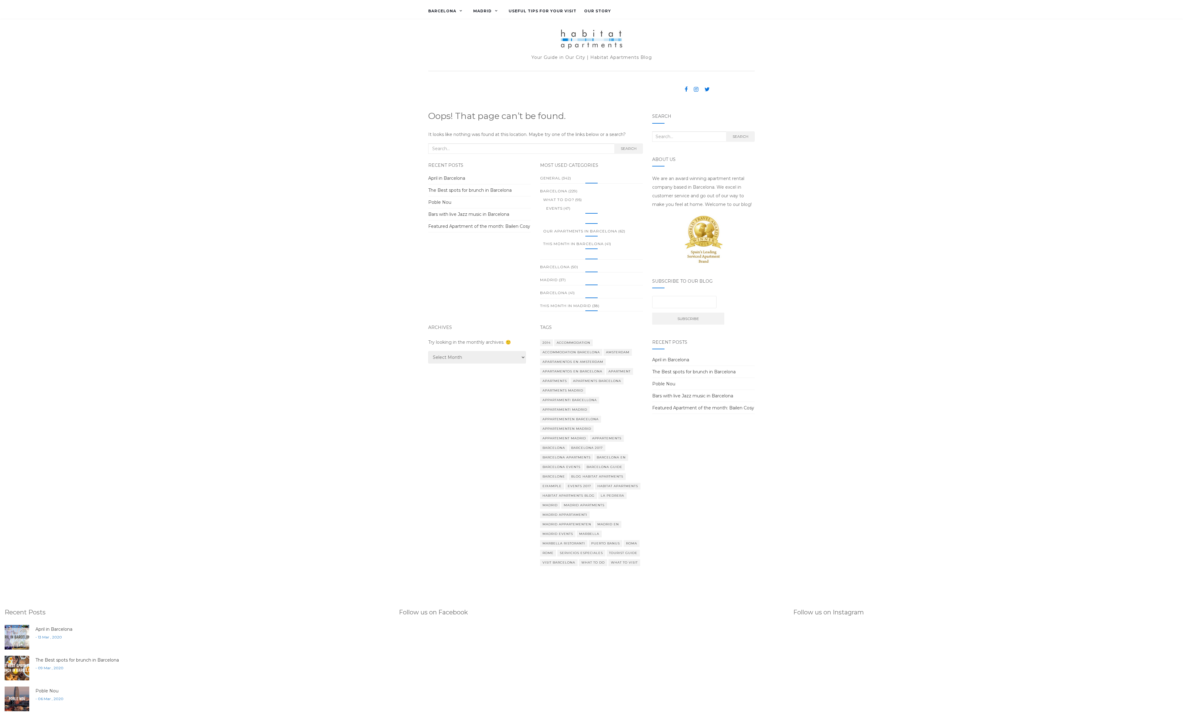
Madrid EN (608, 524)
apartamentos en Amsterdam (573, 362)
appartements (606, 438)
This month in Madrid (565, 305)
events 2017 (579, 486)
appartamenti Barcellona (570, 400)
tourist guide (623, 553)
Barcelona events (561, 467)
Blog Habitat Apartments (597, 476)
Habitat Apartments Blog (569, 496)
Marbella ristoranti (564, 543)
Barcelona (554, 448)
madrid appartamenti (565, 515)
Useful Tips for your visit (542, 11)
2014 (547, 343)
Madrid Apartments (584, 505)
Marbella (589, 534)
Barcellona (555, 267)
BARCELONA (442, 11)
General (550, 178)
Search (628, 148)
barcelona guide (604, 467)
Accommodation (573, 343)
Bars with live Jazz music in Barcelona (468, 214)
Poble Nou (439, 202)
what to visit (624, 562)
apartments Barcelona (597, 381)
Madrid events (558, 534)
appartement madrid (564, 438)
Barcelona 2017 (587, 448)
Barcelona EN (611, 457)
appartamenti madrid (565, 410)
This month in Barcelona (573, 243)
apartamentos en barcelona (572, 371)
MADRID (482, 11)
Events (554, 208)
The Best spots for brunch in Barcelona (470, 190)
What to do (593, 562)
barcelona (553, 292)
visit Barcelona (559, 562)
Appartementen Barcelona (571, 419)
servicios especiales (581, 553)
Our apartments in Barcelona (580, 231)
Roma (631, 543)
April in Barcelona (446, 178)
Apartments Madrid (563, 390)
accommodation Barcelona (571, 352)
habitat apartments (617, 486)
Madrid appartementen (567, 524)
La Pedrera (612, 496)
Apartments (555, 381)
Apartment (619, 371)
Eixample (552, 486)
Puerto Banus (605, 543)
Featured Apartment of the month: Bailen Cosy (479, 226)
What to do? (558, 199)
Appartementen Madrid (567, 429)
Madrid (549, 279)
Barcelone (554, 476)
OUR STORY (597, 11)
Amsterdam (617, 352)
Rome (548, 553)
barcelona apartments (567, 457)
